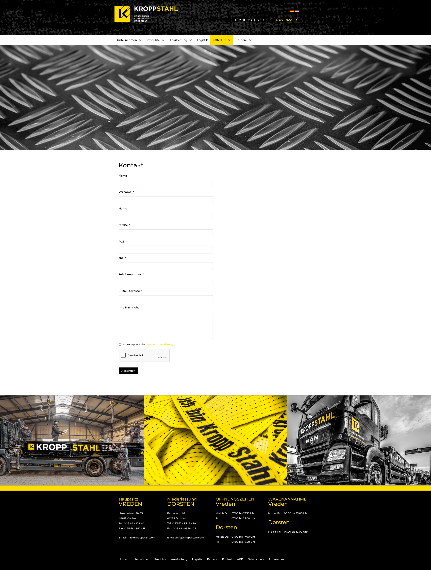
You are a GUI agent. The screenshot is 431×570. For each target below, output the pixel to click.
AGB (240, 559)
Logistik (197, 559)
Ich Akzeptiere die (148, 344)
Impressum (276, 559)
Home (123, 559)
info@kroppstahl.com (142, 537)
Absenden (128, 370)
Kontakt (227, 559)
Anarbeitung (179, 559)
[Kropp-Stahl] (150, 14)
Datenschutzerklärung (159, 344)
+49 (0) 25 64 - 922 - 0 (279, 20)
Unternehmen (140, 559)
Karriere (212, 559)
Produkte (160, 559)
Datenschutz (256, 559)
